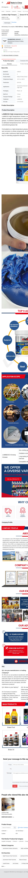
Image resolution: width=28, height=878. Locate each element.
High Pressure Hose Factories (10, 856)
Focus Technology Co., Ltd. (19, 871)
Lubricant (14, 11)
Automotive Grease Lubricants (10, 848)
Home (3, 11)
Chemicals (8, 11)
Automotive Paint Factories (9, 859)
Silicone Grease (23, 859)
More (3, 866)
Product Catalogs (23, 827)
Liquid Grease (6, 863)
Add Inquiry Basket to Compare (10, 55)
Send (15, 786)
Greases (19, 11)
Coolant (3, 833)
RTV (17, 833)
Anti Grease (15, 863)
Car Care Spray (19, 830)
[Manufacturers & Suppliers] (14, 2)
